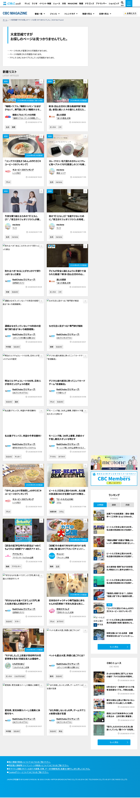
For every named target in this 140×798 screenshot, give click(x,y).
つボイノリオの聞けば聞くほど (23, 338)
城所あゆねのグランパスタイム (24, 448)
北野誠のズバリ (18, 283)
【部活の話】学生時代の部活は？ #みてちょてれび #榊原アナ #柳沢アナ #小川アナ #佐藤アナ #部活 (23, 549)
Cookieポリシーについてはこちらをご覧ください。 (29, 772)
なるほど (15, 292)
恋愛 (7, 292)
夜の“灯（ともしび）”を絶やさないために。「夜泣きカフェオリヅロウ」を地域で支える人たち (67, 219)
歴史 (16, 402)
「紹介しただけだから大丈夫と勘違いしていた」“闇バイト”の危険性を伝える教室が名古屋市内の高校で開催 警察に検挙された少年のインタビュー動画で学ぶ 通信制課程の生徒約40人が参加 (120, 734)
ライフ (14, 228)
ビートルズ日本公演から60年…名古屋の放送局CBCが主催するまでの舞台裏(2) (120, 583)
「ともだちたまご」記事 (20, 667)
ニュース (56, 3)
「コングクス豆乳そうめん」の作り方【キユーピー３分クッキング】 (23, 163)
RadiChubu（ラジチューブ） (24, 279)
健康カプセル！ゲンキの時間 (24, 115)
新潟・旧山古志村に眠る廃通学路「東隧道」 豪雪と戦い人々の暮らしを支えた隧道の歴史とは (67, 109)
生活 (7, 127)
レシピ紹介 (16, 173)
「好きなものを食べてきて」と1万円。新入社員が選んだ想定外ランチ (22, 602)
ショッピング (114, 3)
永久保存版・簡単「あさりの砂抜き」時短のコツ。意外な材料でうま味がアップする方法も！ (120, 570)
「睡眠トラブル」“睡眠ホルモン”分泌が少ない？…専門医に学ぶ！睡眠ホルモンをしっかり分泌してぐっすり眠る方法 (23, 109)
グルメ (8, 182)
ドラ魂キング (61, 393)
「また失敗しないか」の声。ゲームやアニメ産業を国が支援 (67, 712)
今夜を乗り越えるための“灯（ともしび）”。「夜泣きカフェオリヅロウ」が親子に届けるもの (23, 219)
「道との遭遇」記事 (63, 118)
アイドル (53, 457)
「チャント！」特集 (62, 557)
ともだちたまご (18, 664)
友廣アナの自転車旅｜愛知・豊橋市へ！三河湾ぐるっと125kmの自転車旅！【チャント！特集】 (120, 517)
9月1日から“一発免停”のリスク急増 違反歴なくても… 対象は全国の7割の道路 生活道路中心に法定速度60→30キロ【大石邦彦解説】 (120, 693)
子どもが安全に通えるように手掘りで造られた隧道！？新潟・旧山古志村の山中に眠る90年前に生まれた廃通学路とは (67, 274)
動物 (51, 676)
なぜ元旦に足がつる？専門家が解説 (66, 326)
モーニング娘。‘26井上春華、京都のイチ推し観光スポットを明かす (66, 437)
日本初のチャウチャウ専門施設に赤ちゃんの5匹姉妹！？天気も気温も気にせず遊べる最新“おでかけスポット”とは (67, 603)
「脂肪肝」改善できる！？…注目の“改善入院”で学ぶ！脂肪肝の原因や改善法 (120, 596)
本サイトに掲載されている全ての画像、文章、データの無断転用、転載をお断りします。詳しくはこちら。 (49, 769)
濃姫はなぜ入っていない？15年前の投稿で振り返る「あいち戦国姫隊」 (23, 328)
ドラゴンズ (89, 3)
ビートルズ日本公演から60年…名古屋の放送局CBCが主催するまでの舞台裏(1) (120, 556)
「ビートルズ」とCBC (64, 499)
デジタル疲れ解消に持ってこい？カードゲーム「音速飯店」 (67, 382)
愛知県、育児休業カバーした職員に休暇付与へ (22, 712)
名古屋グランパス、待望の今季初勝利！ (23, 435)
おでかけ (62, 457)
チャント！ (60, 554)
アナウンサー (101, 3)
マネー (17, 621)
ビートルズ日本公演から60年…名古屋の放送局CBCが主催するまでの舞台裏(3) (67, 494)
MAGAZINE (72, 3)
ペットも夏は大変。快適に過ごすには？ (67, 655)
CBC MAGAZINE (15, 13)
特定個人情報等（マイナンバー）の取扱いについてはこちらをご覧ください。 (39, 765)
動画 (81, 3)
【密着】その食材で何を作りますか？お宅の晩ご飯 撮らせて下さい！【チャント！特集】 (67, 549)
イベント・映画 (45, 3)
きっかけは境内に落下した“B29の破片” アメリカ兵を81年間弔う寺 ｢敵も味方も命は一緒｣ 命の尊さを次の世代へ (120, 677)
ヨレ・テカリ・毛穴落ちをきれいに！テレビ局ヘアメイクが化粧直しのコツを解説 (67, 164)
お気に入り (131, 13)
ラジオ (34, 3)
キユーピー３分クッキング (23, 170)
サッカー (18, 457)
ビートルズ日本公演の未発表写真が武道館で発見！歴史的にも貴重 (120, 623)
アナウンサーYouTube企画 (22, 557)
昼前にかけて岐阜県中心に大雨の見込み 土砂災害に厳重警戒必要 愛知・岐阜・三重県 (120, 716)
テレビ (27, 3)
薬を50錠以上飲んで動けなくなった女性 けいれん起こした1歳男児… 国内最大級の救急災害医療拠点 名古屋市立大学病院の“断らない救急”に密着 (120, 706)
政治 (60, 731)
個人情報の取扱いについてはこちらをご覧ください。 (30, 762)
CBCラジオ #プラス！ (64, 338)
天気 (64, 3)
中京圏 (8, 347)
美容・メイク (61, 173)
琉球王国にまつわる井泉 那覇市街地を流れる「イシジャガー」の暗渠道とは (120, 636)
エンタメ (53, 127)
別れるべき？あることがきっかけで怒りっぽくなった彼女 (23, 273)
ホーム (5, 20)
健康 (13, 127)
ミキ (60, 127)
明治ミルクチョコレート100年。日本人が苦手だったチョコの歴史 (23, 382)
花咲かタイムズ (62, 609)
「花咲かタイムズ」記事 (65, 612)
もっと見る (114, 647)
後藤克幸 (53, 512)
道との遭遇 (61, 115)
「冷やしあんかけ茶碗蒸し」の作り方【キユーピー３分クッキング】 (23, 492)
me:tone (60, 170)
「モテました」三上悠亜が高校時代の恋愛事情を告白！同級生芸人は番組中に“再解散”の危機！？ (23, 658)
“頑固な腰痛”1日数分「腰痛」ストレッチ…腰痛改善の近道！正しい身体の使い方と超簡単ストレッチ (120, 543)
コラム (58, 502)
